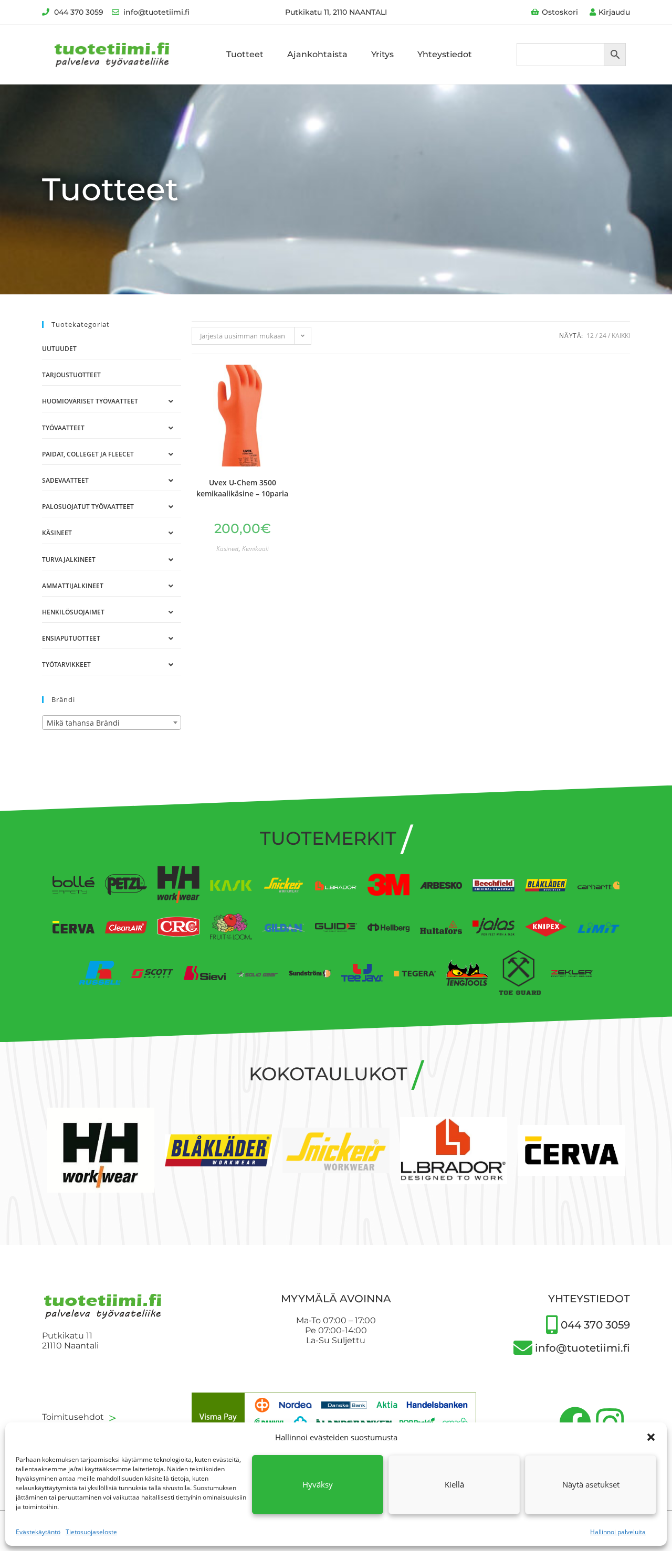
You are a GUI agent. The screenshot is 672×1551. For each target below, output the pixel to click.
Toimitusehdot (80, 1417)
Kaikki (621, 335)
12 (590, 335)
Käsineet (57, 532)
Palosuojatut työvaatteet (88, 506)
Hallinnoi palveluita (618, 1531)
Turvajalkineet (69, 559)
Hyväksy (317, 1484)
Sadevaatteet (65, 480)
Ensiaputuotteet (71, 638)
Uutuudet (59, 348)
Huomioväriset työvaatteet (90, 401)
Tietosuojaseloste (91, 1531)
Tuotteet (245, 54)
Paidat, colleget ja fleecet (88, 454)
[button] (651, 1437)
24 (602, 335)
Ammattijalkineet (72, 585)
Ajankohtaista (317, 54)
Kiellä (454, 1484)
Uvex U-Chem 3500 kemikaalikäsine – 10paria (242, 487)
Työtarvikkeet (66, 664)
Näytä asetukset (591, 1484)
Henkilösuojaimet (73, 612)
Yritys (382, 54)
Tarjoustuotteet (71, 374)
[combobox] (111, 722)
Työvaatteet (63, 427)
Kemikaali (255, 548)
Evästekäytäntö (38, 1531)
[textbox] (112, 723)
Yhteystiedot (444, 54)
